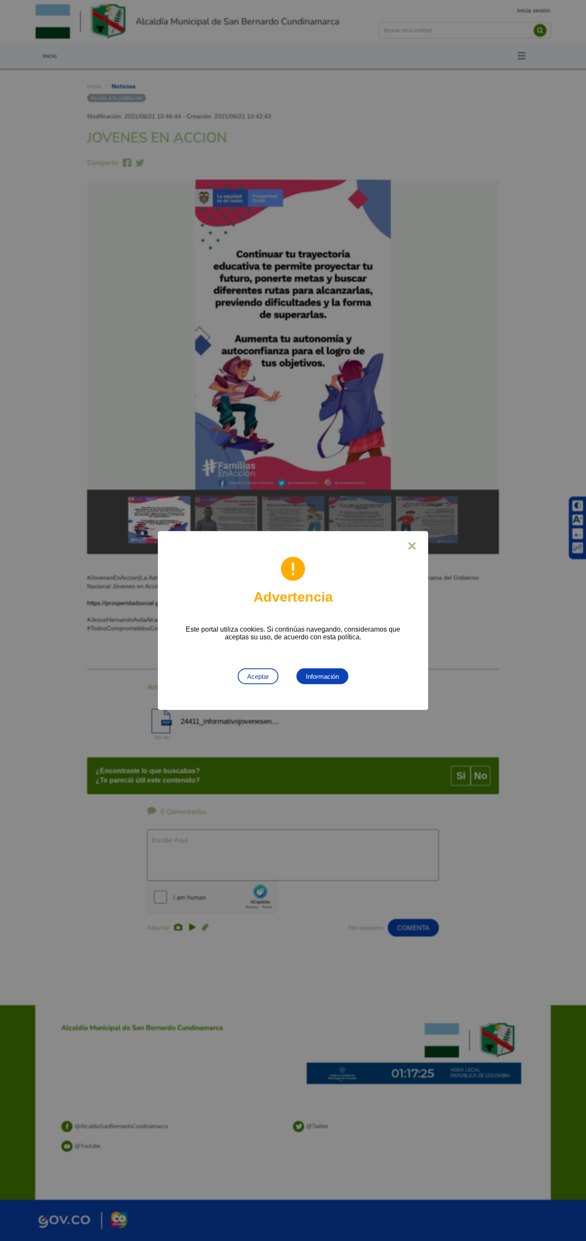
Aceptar (258, 676)
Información (322, 676)
